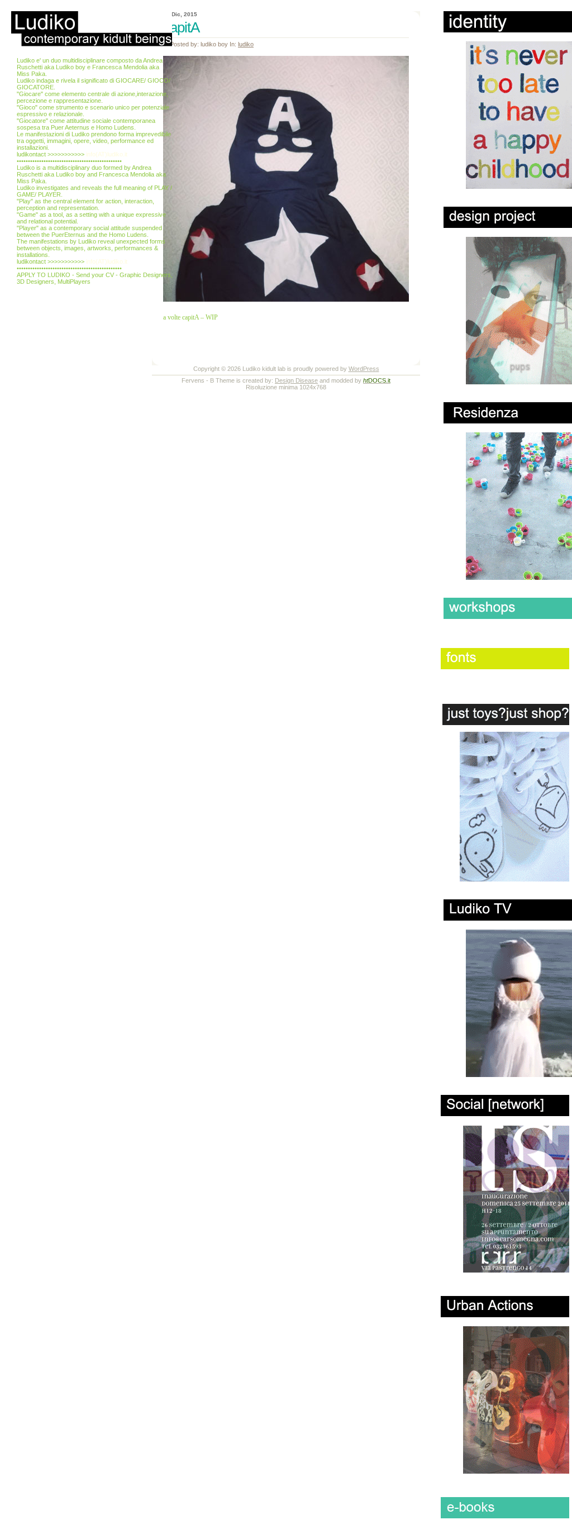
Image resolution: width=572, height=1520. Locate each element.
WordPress (364, 368)
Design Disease (296, 380)
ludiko (246, 44)
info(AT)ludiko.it (106, 154)
